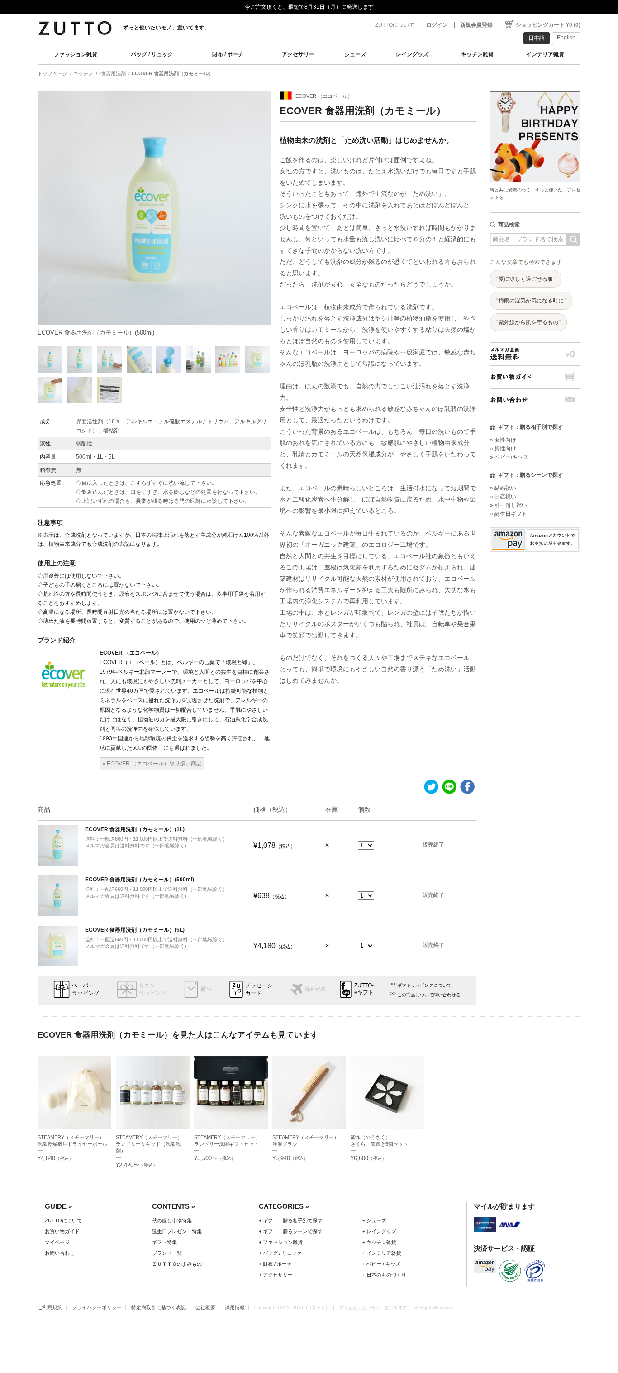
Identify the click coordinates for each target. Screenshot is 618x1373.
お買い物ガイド (535, 376)
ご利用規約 (50, 1307)
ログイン (437, 25)
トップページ (52, 73)
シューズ (355, 54)
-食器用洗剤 (112, 73)
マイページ (57, 1242)
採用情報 (235, 1307)
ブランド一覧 (167, 1253)
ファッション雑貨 (75, 54)
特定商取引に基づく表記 (158, 1307)
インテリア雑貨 (545, 54)
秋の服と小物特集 (172, 1220)
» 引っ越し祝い (508, 505)
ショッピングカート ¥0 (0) (548, 25)
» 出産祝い (503, 496)
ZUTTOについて (394, 25)
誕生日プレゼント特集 (177, 1231)
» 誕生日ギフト (508, 514)
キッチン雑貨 (477, 54)
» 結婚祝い (503, 488)
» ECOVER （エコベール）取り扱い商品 (152, 764)
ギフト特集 (164, 1242)
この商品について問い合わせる (429, 994)
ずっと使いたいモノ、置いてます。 (166, 27)
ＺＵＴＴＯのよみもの (177, 1264)
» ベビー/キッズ (509, 457)
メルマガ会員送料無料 (535, 353)
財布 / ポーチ (227, 54)
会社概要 (205, 1307)
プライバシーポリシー (97, 1307)
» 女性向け (503, 440)
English (566, 37)
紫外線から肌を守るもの (528, 322)
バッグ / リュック (152, 54)
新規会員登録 (476, 25)
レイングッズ (412, 54)
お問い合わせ (535, 399)
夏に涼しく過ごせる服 (526, 279)
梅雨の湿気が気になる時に (531, 300)
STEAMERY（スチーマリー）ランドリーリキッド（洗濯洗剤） (149, 1143)
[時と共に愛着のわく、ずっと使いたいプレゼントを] (535, 89)
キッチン (83, 73)
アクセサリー (298, 54)
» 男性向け (503, 448)
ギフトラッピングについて (424, 985)
